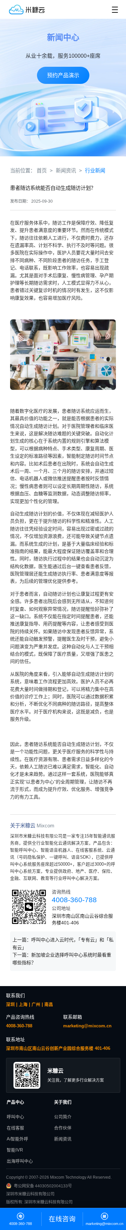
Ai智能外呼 (17, 1139)
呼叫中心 (15, 1117)
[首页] (30, 9)
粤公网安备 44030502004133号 (43, 1186)
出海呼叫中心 (20, 1161)
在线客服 (15, 1128)
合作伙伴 (63, 1128)
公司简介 (63, 1117)
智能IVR (15, 1150)
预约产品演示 (63, 75)
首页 (42, 170)
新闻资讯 (63, 1139)
